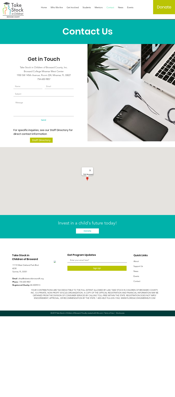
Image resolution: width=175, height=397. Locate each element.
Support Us (138, 266)
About (136, 261)
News (135, 271)
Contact (136, 281)
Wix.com (99, 313)
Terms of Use (109, 313)
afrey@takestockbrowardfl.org (31, 278)
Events (136, 276)
